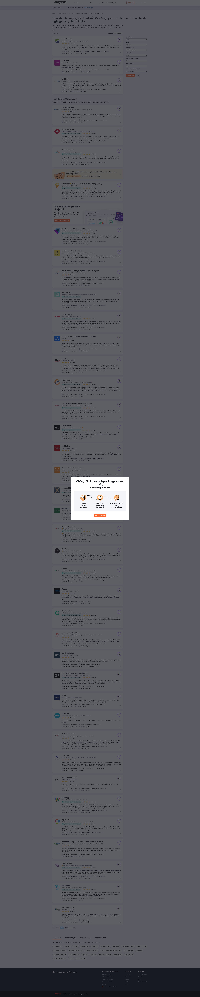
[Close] (127, 479)
